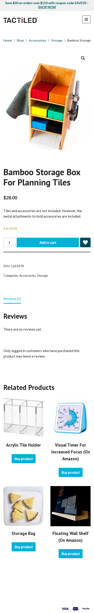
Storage (57, 40)
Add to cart (47, 242)
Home (7, 40)
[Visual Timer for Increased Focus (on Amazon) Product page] (70, 418)
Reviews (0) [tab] (12, 299)
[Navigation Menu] (86, 19)
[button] (83, 58)
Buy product (23, 459)
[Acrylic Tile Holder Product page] (23, 418)
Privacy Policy (49, 599)
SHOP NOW (47, 7)
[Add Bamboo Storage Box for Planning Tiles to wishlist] (85, 242)
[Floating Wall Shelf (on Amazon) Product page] (70, 506)
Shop (20, 40)
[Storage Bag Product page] (23, 506)
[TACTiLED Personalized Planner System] (20, 20)
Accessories (37, 40)
